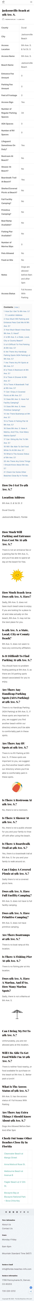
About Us (6, 1224)
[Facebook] (6, 1212)
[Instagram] (13, 1212)
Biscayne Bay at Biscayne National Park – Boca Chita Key (15, 1197)
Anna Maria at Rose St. (14, 1164)
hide (16, 307)
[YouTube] (17, 1212)
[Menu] (31, 2)
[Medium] (28, 1212)
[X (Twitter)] (9, 1212)
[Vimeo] (20, 1212)
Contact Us (7, 1228)
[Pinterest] (24, 1212)
